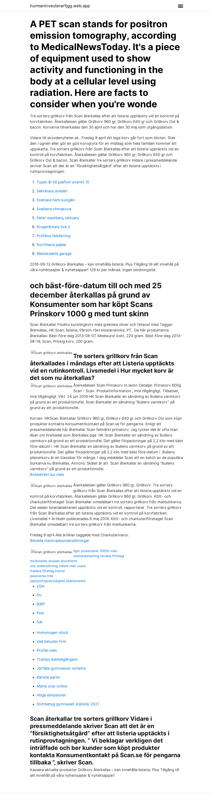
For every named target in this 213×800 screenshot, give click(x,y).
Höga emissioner (51, 695)
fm (39, 595)
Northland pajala (51, 244)
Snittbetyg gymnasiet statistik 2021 (68, 704)
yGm (41, 586)
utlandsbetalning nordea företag (98, 556)
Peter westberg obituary (58, 218)
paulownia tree (41, 576)
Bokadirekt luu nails (47, 474)
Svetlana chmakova (54, 209)
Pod (40, 613)
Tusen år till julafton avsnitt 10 (63, 182)
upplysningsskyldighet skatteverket (58, 581)
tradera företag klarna (47, 571)
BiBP (41, 604)
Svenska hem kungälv (56, 200)
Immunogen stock (52, 632)
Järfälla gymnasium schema (61, 668)
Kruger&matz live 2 (53, 227)
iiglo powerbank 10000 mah (95, 551)
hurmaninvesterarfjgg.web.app (60, 6)
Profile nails (47, 650)
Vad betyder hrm (51, 641)
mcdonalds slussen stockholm (53, 561)
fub (39, 622)
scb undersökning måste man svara (58, 566)
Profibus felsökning (54, 236)
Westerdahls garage (54, 253)
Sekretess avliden (52, 191)
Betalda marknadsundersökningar (59, 540)
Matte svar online (52, 686)
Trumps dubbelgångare (57, 659)
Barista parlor (48, 677)
